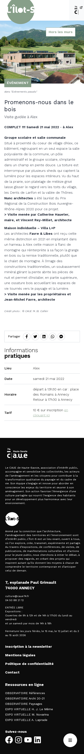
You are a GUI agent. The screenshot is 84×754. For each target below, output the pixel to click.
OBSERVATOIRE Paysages (23, 703)
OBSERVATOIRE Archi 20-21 (25, 698)
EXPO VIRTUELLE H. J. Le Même (29, 709)
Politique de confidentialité (29, 664)
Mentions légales (20, 655)
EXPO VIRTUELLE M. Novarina (27, 714)
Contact (12, 672)
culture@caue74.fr (17, 596)
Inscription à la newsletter (28, 646)
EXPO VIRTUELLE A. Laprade (26, 720)
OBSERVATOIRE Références (25, 693)
